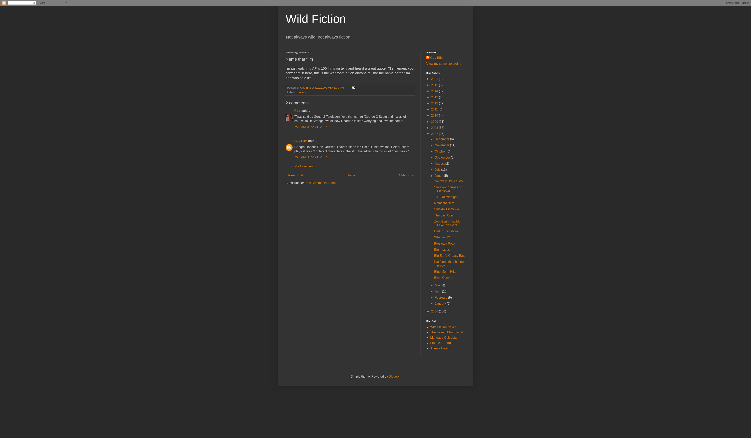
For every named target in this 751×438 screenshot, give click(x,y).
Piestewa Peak (444, 243)
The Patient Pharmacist (446, 332)
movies (301, 92)
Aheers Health (440, 348)
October (440, 151)
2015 (435, 85)
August (440, 163)
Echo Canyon (443, 277)
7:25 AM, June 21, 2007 (310, 157)
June (438, 175)
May (438, 285)
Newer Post (295, 175)
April (438, 291)
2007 (435, 134)
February (441, 297)
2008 (435, 127)
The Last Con (443, 215)
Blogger (394, 376)
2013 (435, 97)
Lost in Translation (447, 231)
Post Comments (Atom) (321, 183)
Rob (297, 110)
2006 (435, 311)
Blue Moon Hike (445, 271)
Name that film (444, 203)
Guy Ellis (300, 141)
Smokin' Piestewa (446, 209)
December (442, 139)
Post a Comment (302, 166)
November (442, 145)
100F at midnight (445, 197)
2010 (435, 115)
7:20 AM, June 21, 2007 (310, 127)
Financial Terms (441, 343)
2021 (435, 79)
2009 (435, 121)
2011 (434, 109)
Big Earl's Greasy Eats (449, 255)
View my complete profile (443, 63)
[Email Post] (353, 87)
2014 (435, 91)
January (441, 303)
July (438, 169)
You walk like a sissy (448, 181)
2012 (435, 103)
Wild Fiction (316, 18)
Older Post (406, 175)
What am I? (442, 237)
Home (351, 175)
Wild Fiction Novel (443, 327)
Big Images (442, 249)
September (443, 157)
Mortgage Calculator (444, 337)
